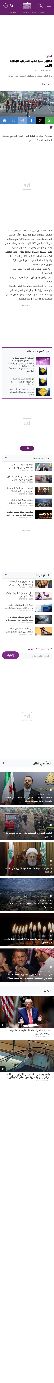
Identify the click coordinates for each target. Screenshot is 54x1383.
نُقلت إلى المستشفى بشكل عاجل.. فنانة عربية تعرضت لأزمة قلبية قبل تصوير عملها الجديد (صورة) (19, 607)
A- (49, 84)
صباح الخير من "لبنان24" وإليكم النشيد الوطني (19, 595)
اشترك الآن (13, 12)
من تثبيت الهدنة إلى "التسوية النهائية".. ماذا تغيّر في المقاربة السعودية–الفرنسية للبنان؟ (29, 976)
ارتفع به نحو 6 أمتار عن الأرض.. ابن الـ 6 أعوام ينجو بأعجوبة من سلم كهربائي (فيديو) (29, 1078)
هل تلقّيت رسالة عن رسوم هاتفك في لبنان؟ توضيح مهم (19, 630)
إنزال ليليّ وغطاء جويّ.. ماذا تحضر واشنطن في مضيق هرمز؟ (18, 618)
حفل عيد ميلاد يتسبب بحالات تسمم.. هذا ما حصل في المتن (19, 513)
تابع (27, 448)
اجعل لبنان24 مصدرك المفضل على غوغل (27, 76)
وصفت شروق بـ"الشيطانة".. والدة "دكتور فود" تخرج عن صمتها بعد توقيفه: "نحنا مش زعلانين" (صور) (19, 583)
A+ (43, 84)
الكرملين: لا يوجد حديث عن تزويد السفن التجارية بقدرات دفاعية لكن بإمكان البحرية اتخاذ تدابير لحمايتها (21, 362)
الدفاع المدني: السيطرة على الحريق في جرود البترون (20, 478)
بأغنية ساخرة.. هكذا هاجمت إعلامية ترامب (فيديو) (30, 1032)
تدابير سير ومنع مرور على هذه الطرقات (21, 370)
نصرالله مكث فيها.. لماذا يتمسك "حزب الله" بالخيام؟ (21, 502)
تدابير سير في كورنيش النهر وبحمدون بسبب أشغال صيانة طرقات (22, 392)
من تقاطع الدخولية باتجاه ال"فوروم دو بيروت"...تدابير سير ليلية (22, 382)
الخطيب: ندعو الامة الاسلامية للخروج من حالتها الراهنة (20, 490)
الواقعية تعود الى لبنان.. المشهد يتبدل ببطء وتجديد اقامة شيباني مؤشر (20, 466)
